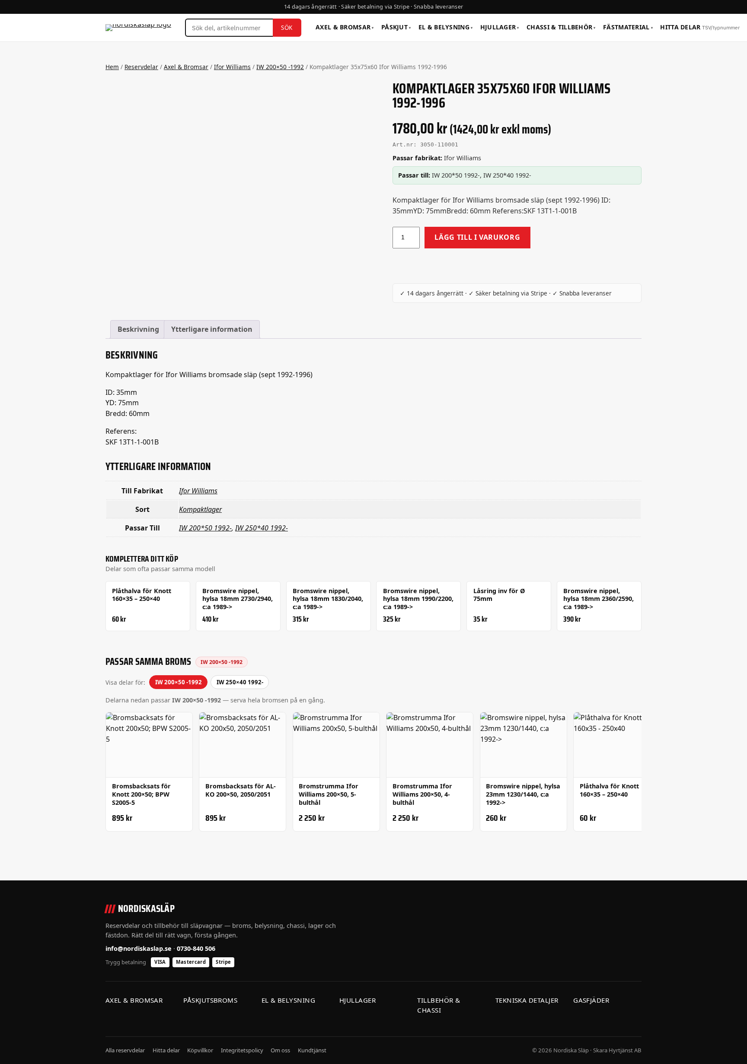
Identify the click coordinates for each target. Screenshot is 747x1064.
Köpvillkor (200, 1050)
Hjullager (499, 27)
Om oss (280, 1050)
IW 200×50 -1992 (280, 67)
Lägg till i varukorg (477, 237)
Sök (287, 28)
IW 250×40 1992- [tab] (240, 682)
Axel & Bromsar (345, 27)
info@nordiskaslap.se (138, 948)
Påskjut (396, 27)
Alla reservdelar (125, 1050)
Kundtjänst (312, 1050)
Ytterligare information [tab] (211, 329)
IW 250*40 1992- (261, 528)
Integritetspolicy (242, 1050)
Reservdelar (141, 67)
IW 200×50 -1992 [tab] (178, 682)
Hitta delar (699, 27)
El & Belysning (445, 27)
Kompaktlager (200, 509)
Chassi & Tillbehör (561, 27)
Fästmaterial (628, 27)
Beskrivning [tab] (138, 329)
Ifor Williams (232, 67)
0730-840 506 (196, 948)
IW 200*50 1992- (205, 528)
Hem (112, 67)
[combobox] (229, 28)
